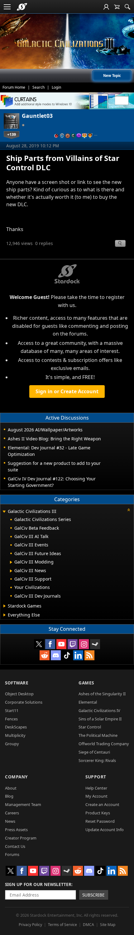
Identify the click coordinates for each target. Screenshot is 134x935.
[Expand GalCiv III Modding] (11, 562)
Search (38, 87)
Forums (12, 854)
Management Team (23, 804)
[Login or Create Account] (106, 7)
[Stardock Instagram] (83, 644)
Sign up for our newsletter (38, 884)
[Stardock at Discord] (55, 655)
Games (86, 683)
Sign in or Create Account (67, 391)
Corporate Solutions (23, 702)
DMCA (88, 924)
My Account (96, 796)
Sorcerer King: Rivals (97, 760)
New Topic (112, 75)
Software (16, 683)
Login (56, 87)
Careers (12, 813)
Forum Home (13, 87)
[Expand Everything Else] (4, 615)
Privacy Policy (30, 924)
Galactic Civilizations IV (99, 710)
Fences (11, 719)
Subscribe (93, 895)
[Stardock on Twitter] (39, 644)
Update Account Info (104, 829)
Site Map (107, 924)
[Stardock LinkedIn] (78, 655)
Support (95, 777)
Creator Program (20, 838)
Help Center (96, 788)
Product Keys (97, 813)
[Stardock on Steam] (95, 644)
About (11, 788)
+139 (11, 134)
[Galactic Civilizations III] (67, 43)
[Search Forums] (127, 7)
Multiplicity (15, 735)
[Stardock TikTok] (67, 655)
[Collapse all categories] (128, 510)
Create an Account (102, 804)
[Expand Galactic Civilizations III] (4, 512)
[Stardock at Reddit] (44, 655)
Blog (9, 796)
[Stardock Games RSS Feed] (89, 655)
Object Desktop (19, 694)
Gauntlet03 (37, 115)
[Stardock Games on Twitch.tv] (72, 644)
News (10, 821)
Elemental (88, 702)
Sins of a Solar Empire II (100, 719)
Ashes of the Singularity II (102, 694)
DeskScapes (16, 727)
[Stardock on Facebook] (50, 644)
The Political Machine (98, 735)
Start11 (11, 710)
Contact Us (15, 846)
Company (16, 777)
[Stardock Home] (22, 7)
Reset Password (100, 821)
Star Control (90, 727)
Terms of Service (62, 924)
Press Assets (16, 829)
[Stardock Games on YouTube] (61, 644)
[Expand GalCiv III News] (11, 570)
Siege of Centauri (94, 752)
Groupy (12, 743)
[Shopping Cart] (117, 7)
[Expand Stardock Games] (4, 606)
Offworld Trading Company (104, 743)
